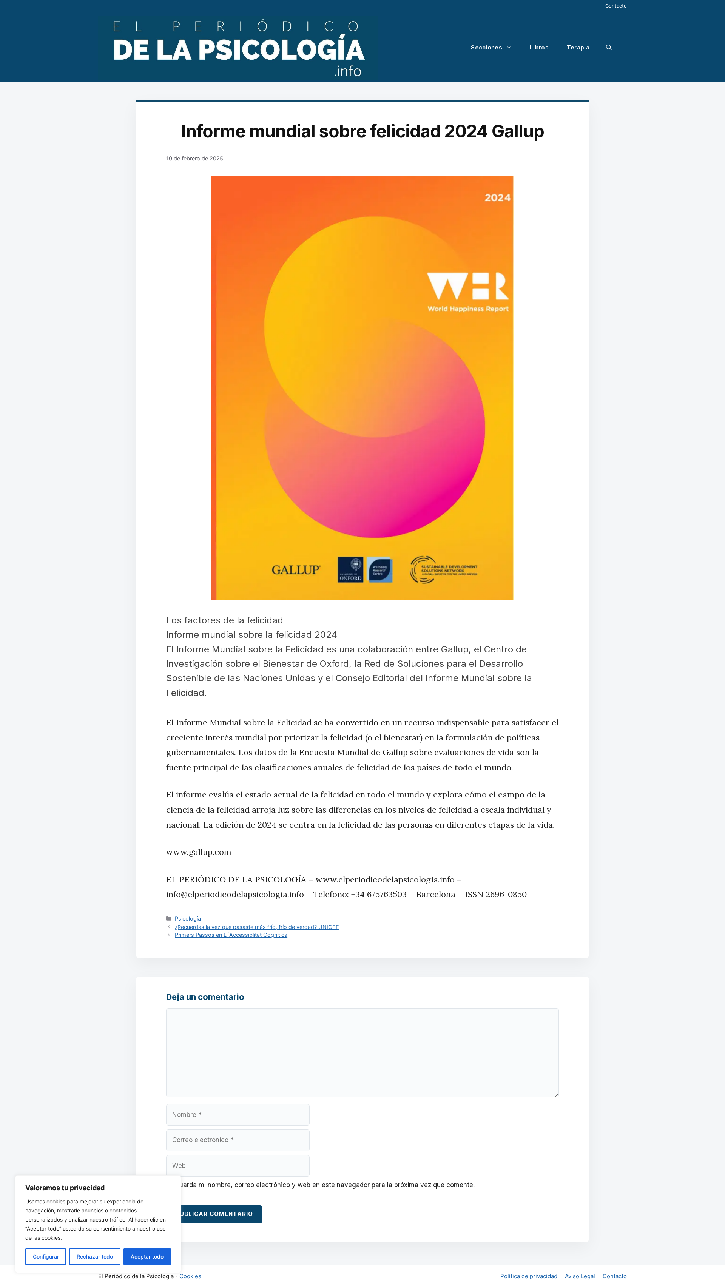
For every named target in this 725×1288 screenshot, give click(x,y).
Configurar (46, 1256)
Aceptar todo (147, 1256)
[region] (98, 1224)
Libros (539, 47)
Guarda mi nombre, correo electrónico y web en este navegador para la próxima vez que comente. (324, 1185)
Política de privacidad (528, 1276)
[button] (609, 47)
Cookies (190, 1276)
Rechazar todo (95, 1256)
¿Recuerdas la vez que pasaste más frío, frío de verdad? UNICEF (257, 927)
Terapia (578, 47)
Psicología (188, 918)
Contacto (616, 6)
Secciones (486, 47)
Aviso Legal (580, 1276)
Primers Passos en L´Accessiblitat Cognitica (231, 935)
